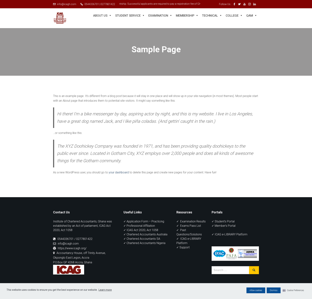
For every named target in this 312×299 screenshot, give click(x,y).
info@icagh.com (66, 4)
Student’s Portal (225, 221)
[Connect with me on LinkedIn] (254, 4)
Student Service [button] (128, 15)
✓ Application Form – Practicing (144, 221)
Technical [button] (210, 15)
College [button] (232, 15)
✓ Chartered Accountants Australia (145, 234)
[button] (293, 290)
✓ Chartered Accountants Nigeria (144, 243)
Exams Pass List (190, 225)
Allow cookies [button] (256, 290)
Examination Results (193, 221)
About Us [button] (100, 15)
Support (184, 247)
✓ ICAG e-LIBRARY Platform (229, 234)
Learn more (105, 289)
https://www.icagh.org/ (72, 248)
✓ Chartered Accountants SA (142, 238)
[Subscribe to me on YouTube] (244, 4)
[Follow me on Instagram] (249, 4)
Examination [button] (158, 15)
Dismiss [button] (274, 290)
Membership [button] (185, 15)
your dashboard (119, 172)
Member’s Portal (225, 225)
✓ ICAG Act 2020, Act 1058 (141, 230)
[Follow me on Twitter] (239, 4)
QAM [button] (249, 15)
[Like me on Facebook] (234, 4)
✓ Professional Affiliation (139, 225)
